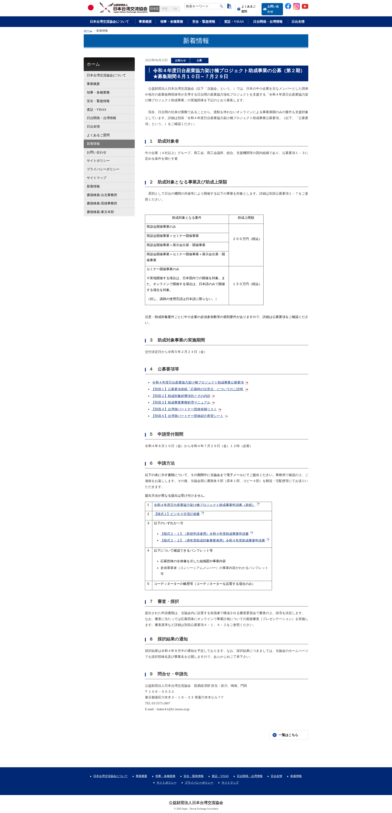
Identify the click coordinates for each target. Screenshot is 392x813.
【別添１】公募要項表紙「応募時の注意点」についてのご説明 (197, 389)
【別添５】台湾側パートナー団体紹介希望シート (187, 416)
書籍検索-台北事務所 (102, 195)
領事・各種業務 (171, 21)
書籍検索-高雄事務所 (102, 203)
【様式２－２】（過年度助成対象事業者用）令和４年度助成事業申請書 (212, 540)
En (175, 8)
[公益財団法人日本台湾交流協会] (116, 7)
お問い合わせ (273, 9)
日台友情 (298, 21)
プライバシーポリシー (103, 169)
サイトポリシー (98, 160)
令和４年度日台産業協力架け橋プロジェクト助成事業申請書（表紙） (204, 504)
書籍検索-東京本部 (100, 212)
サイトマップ (96, 178)
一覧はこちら (288, 735)
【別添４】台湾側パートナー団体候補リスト (184, 409)
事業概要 (145, 21)
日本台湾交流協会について (109, 21)
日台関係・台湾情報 (268, 21)
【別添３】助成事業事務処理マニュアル (180, 402)
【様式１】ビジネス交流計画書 (177, 513)
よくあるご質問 (248, 9)
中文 (165, 8)
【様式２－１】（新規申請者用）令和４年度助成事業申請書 (204, 533)
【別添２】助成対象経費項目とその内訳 (180, 396)
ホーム (88, 30)
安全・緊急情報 (203, 21)
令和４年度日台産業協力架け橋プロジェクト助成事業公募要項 (198, 382)
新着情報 (93, 143)
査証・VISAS (234, 21)
